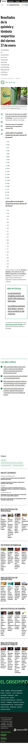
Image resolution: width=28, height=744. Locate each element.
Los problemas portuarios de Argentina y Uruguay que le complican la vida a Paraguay (12, 483)
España (20, 707)
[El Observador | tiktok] (17, 685)
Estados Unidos (5, 709)
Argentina (11, 1)
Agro (16, 695)
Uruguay (4, 1)
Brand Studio (5, 697)
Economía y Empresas (7, 695)
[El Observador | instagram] (23, 682)
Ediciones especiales (7, 704)
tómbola (3, 460)
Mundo (12, 697)
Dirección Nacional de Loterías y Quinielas (11, 463)
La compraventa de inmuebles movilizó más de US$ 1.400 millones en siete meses (13, 479)
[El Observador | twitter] (18, 682)
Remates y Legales (18, 702)
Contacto (3, 741)
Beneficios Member (16, 690)
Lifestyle (19, 700)
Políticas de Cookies (6, 732)
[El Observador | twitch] (26, 688)
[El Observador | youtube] (26, 682)
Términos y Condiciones (4, 738)
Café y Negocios (17, 693)
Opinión (3, 702)
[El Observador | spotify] (23, 685)
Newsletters (5, 707)
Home (2, 690)
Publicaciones (18, 704)
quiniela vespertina (6, 465)
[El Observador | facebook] (20, 682)
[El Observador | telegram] (26, 685)
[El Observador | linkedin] (20, 685)
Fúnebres (9, 702)
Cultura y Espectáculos (8, 700)
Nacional (8, 693)
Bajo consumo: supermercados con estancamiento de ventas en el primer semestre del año (13, 499)
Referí (2, 693)
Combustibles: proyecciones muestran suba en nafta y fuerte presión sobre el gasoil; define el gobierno (13, 495)
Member (7, 690)
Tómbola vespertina (18, 465)
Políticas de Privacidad (4, 735)
